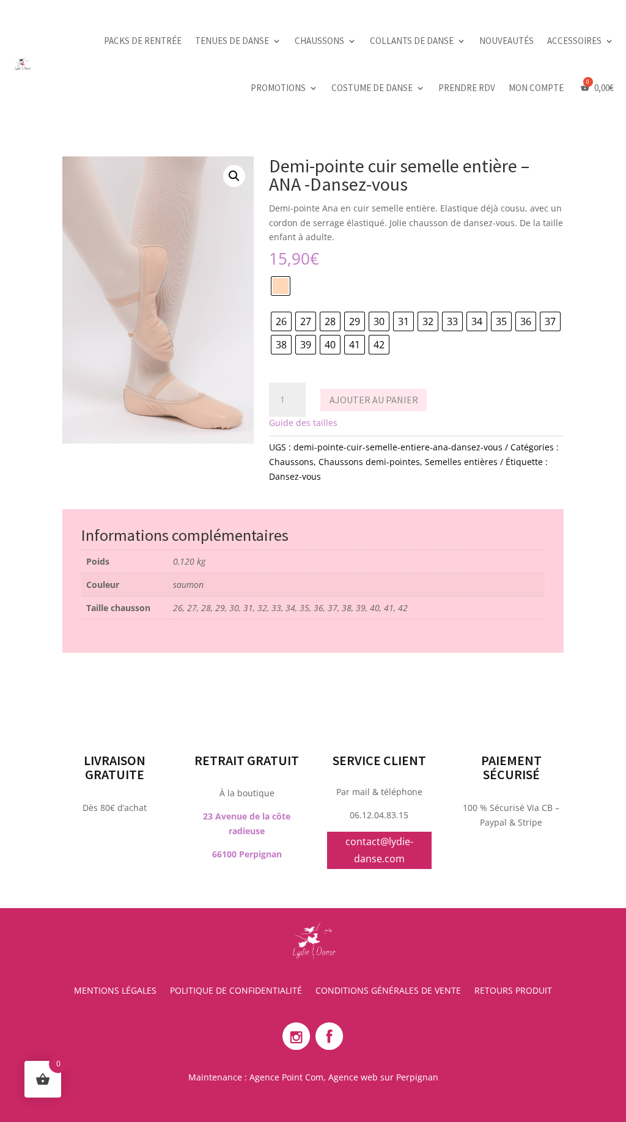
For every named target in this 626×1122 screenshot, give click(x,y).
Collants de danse (412, 40)
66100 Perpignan (247, 854)
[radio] (280, 286)
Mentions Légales (115, 991)
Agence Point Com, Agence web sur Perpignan (343, 1077)
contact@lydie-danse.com (379, 850)
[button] (234, 176)
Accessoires (574, 40)
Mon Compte (536, 88)
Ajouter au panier (374, 400)
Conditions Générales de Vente (388, 991)
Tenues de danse (232, 40)
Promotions (278, 88)
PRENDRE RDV (466, 88)
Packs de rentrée (143, 40)
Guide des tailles (303, 422)
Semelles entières (461, 462)
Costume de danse (372, 88)
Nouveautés (506, 40)
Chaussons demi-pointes (369, 462)
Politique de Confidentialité (236, 991)
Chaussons (319, 40)
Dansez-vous (295, 476)
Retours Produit (513, 991)
